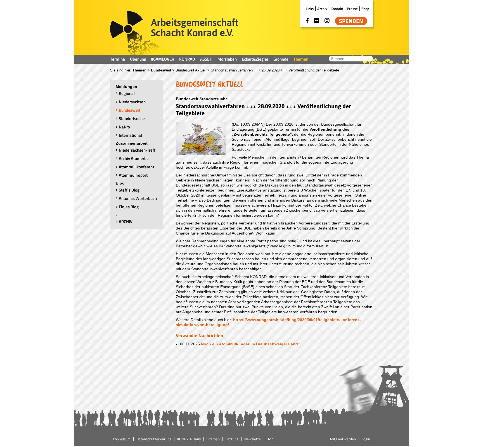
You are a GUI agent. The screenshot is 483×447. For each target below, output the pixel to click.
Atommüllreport (133, 175)
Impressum (122, 439)
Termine (117, 59)
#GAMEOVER (162, 59)
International (130, 135)
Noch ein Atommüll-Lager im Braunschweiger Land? (250, 344)
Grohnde (280, 59)
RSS (271, 439)
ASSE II (206, 59)
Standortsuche (132, 118)
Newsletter (253, 439)
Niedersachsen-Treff (137, 150)
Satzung (232, 439)
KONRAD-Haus (189, 439)
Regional (127, 93)
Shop (365, 8)
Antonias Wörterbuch (138, 198)
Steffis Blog (129, 190)
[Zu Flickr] (316, 21)
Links (310, 8)
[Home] (174, 33)
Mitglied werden (343, 439)
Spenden (351, 21)
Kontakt (337, 8)
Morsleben (227, 59)
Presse (352, 8)
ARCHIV (125, 221)
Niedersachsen (132, 102)
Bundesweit (161, 70)
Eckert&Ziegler (255, 59)
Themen (300, 59)
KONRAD (187, 59)
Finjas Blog (129, 207)
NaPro (124, 127)
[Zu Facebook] (307, 21)
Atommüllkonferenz (137, 167)
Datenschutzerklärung (153, 439)
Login (366, 439)
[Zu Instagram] (327, 21)
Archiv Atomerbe (134, 158)
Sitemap (213, 439)
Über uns (138, 59)
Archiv (322, 8)
